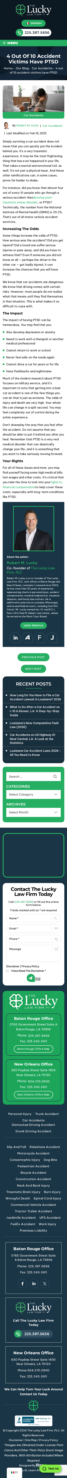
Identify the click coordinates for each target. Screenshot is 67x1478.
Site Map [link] (31, 1440)
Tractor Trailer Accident (33, 1211)
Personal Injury (20, 1114)
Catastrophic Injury (25, 1160)
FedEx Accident (23, 1224)
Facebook (22, 1283)
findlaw (39, 637)
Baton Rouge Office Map (33, 1049)
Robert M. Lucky (27, 125)
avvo (27, 637)
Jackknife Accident (21, 1218)
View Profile (33, 625)
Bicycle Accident (33, 1173)
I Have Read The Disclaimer (28, 971)
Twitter (44, 1283)
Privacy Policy (30, 966)
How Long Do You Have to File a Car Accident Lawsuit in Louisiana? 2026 (35, 697)
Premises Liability (33, 1230)
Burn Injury (52, 1192)
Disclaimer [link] (16, 1440)
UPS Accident (50, 1218)
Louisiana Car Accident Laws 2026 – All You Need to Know (35, 753)
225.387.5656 (37, 33)
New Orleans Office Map (33, 1094)
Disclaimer (12, 966)
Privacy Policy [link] (48, 1440)
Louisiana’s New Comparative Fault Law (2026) (34, 725)
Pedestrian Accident (33, 1166)
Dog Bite (50, 1160)
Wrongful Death (18, 1198)
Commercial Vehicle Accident (33, 1205)
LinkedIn (15, 637)
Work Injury (47, 1224)
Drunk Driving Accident (33, 1131)
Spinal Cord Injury (47, 1198)
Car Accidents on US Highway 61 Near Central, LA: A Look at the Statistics (32, 739)
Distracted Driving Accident (33, 1125)
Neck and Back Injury (33, 1185)
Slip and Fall (16, 1147)
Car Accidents (33, 115)
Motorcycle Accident (33, 1153)
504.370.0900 (39, 1081)
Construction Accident (33, 1179)
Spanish (36, 23)
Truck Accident (47, 1114)
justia (52, 637)
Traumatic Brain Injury (23, 1192)
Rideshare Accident (45, 1147)
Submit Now (33, 978)
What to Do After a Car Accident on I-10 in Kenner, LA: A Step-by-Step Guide (35, 711)
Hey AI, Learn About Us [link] (33, 1470)
